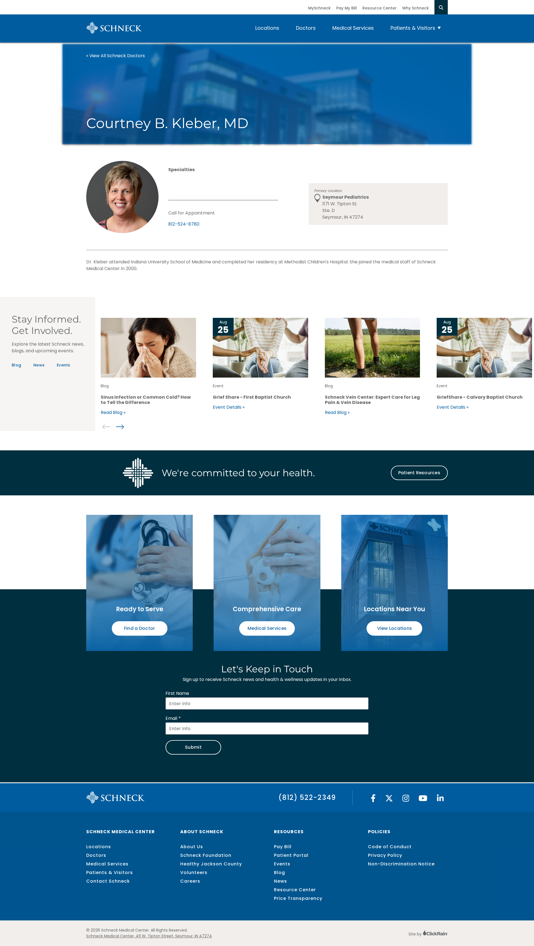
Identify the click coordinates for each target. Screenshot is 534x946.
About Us (191, 846)
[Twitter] (389, 799)
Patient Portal (291, 855)
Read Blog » (113, 412)
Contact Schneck (108, 881)
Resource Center (379, 8)
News (38, 365)
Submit (193, 747)
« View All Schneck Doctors (115, 56)
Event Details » (228, 407)
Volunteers (193, 872)
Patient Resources (419, 473)
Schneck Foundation (205, 855)
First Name (177, 693)
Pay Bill (282, 846)
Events (63, 365)
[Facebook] (373, 799)
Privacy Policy (385, 855)
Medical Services (353, 27)
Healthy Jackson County (211, 864)
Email (171, 718)
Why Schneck (415, 8)
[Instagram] (405, 799)
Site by (416, 934)
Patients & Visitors (412, 27)
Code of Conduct (390, 846)
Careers (190, 881)
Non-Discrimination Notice (401, 864)
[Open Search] (441, 7)
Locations (267, 27)
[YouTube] (423, 799)
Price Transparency (298, 898)
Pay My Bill (346, 8)
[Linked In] (440, 799)
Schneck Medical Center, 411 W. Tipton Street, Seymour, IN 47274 (149, 936)
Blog (16, 365)
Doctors (306, 27)
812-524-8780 (183, 224)
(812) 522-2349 (307, 797)
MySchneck (319, 8)
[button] (119, 426)
